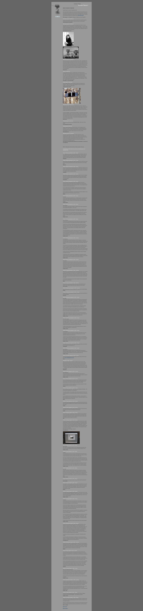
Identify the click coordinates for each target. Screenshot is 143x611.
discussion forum (81, 15)
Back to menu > (65, 608)
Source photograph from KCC (69, 357)
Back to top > (65, 606)
